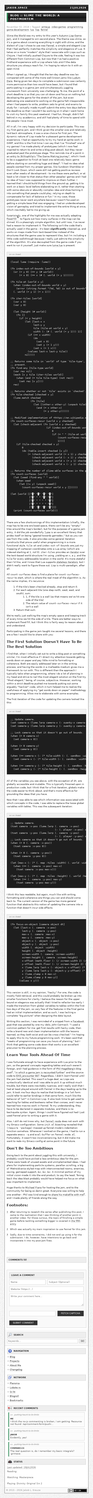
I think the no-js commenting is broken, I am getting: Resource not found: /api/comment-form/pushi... (46, 1422)
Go (82, 1341)
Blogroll (14, 1396)
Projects (14, 1361)
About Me (15, 1365)
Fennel (50, 45)
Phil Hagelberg (64, 1068)
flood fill (11, 219)
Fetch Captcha (70, 1313)
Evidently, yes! (18, 1437)
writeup (45, 27)
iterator (74, 552)
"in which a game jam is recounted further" (39, 1072)
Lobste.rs (15, 1387)
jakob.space (17, 7)
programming (75, 27)
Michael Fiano (33, 1187)
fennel (44, 30)
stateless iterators (67, 562)
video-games (59, 27)
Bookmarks (16, 1400)
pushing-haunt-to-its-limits (26, 1415)
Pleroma (15, 1383)
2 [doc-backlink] (12, 1071)
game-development (18, 30)
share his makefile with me (67, 1194)
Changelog (16, 1369)
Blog (12, 1356)
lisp (37, 30)
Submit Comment (23, 1323)
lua (32, 30)
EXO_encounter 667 (27, 1075)
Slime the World (16, 35)
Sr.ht (12, 1392)
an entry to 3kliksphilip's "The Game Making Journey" (38, 156)
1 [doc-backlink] (59, 162)
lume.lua (57, 245)
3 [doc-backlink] (84, 1194)
